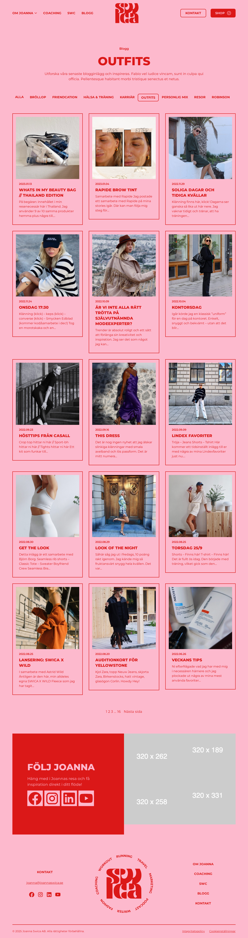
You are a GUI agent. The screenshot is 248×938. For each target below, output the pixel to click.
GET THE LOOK (34, 548)
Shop (220, 13)
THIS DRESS (107, 435)
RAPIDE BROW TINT (116, 190)
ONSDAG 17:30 (34, 307)
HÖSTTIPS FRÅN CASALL (44, 435)
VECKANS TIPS (187, 660)
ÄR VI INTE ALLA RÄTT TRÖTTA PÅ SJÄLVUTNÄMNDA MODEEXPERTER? (118, 315)
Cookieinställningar (222, 931)
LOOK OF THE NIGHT (116, 548)
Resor (200, 97)
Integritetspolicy (193, 931)
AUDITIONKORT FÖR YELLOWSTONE (116, 663)
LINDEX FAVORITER (192, 435)
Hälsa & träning (99, 97)
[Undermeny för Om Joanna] (35, 13)
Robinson (221, 97)
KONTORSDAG (187, 307)
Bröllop (38, 97)
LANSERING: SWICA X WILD (41, 663)
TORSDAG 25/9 (187, 548)
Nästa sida (133, 711)
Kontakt (193, 13)
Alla (19, 97)
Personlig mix (175, 97)
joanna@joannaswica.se (44, 883)
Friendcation (64, 97)
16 (119, 711)
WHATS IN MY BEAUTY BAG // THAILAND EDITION (47, 193)
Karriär (127, 97)
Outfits (148, 97)
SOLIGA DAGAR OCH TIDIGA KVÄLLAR (193, 193)
